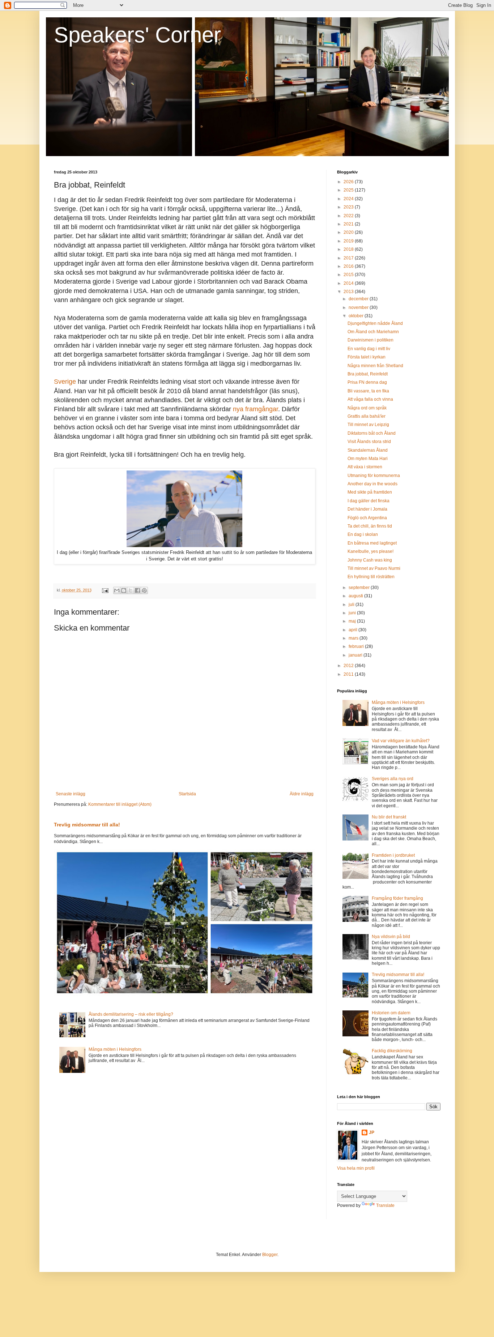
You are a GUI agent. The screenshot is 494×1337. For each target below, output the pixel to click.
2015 (349, 274)
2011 (349, 674)
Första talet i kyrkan (367, 357)
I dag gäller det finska (368, 500)
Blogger (269, 1254)
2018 (349, 249)
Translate (385, 1205)
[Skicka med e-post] (116, 590)
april (353, 629)
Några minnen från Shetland (375, 365)
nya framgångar (255, 409)
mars (354, 638)
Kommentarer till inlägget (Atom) (120, 804)
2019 (349, 241)
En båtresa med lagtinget (372, 543)
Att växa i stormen (365, 466)
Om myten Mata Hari (368, 458)
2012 (349, 665)
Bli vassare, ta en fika (368, 391)
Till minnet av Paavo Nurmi (374, 568)
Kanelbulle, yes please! (370, 551)
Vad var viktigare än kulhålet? (401, 740)
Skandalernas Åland (368, 450)
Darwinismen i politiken (370, 340)
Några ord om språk (367, 407)
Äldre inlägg (302, 793)
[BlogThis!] (123, 590)
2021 (349, 224)
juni (353, 612)
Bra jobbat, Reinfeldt (368, 374)
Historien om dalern (391, 1012)
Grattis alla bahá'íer (367, 416)
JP (371, 1132)
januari (356, 655)
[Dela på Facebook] (137, 590)
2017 (349, 258)
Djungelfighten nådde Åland (375, 323)
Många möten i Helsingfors (115, 1049)
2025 (349, 190)
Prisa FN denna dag (367, 382)
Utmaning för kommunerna (374, 475)
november (359, 307)
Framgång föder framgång (397, 898)
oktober (357, 315)
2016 (349, 266)
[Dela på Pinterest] (144, 590)
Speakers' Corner (137, 35)
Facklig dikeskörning (392, 1050)
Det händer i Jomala (367, 509)
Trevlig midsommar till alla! (87, 824)
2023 (349, 207)
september (360, 587)
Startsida (187, 793)
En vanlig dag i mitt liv (369, 348)
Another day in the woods (372, 483)
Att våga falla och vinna (370, 399)
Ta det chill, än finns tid (370, 526)
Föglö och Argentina (367, 517)
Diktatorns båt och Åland (372, 433)
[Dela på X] (130, 590)
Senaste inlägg (70, 793)
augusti (356, 595)
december (359, 298)
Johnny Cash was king (370, 560)
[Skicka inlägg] (105, 590)
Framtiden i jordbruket (393, 855)
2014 (349, 283)
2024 (349, 198)
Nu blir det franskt (389, 817)
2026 (349, 181)
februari (357, 646)
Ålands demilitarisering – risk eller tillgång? (131, 1014)
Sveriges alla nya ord (392, 778)
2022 (349, 215)
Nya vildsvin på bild (391, 936)
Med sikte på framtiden (370, 492)
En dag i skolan (363, 534)
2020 (349, 232)
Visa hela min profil (356, 1168)
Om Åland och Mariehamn (373, 331)
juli (352, 604)
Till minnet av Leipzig (368, 424)
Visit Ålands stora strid (369, 441)
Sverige (65, 381)
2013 (349, 291)
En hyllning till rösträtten (371, 576)
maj (353, 621)
